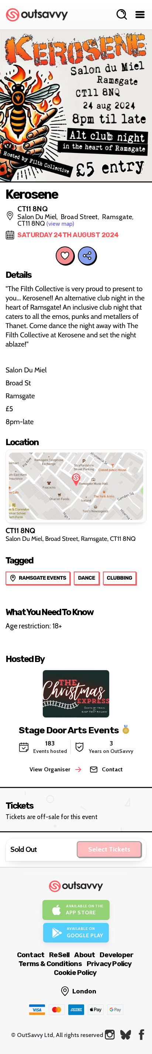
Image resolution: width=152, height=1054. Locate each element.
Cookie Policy (75, 972)
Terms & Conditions (50, 963)
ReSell (59, 955)
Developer (116, 955)
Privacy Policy (109, 963)
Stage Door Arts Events (69, 729)
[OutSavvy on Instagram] (109, 1034)
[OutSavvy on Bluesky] (125, 1034)
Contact (30, 955)
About (84, 955)
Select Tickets (109, 849)
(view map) (60, 223)
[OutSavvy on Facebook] (141, 1034)
